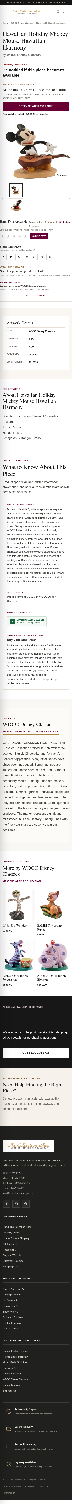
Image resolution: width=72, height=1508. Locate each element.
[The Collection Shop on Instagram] (16, 1204)
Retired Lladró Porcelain (15, 1356)
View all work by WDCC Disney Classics (31, 731)
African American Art (14, 1289)
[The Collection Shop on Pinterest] (26, 1204)
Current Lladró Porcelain (15, 1351)
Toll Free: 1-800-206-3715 (16, 1183)
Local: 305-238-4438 (13, 1188)
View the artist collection (22, 881)
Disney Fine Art (11, 1306)
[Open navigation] (9, 12)
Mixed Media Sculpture (15, 1362)
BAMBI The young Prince (49, 927)
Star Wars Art (10, 1368)
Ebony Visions (10, 1311)
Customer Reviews (13, 1261)
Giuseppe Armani (12, 1294)
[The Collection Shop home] (33, 11)
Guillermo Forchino (13, 1317)
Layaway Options (12, 1232)
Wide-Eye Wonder (15, 925)
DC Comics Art (11, 1300)
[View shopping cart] (64, 11)
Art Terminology (11, 1244)
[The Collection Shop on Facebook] (6, 1204)
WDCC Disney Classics (22, 23)
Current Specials (11, 1385)
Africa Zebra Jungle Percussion (16, 977)
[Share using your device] (42, 257)
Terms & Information (12, 1486)
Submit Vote (39, 236)
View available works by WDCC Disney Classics (25, 114)
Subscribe (43, 1486)
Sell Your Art (9, 1390)
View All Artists (11, 1328)
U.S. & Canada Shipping (16, 1238)
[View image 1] (16, 190)
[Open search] (58, 11)
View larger (62, 175)
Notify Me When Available (36, 106)
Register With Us (12, 1255)
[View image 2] (16, 205)
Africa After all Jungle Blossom (51, 977)
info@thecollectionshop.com (18, 1193)
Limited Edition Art (12, 1323)
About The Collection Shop (17, 1227)
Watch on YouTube (36, 296)
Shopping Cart (10, 1266)
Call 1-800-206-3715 (36, 1052)
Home (5, 23)
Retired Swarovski (12, 1373)
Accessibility (9, 1249)
